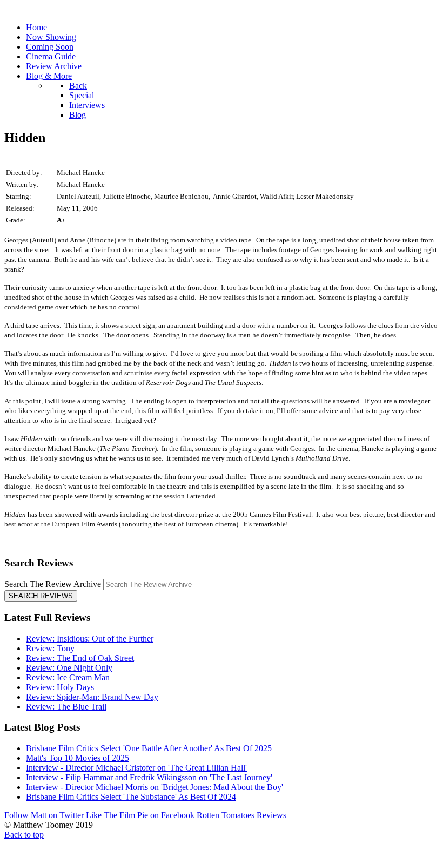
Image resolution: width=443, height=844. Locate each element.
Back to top (24, 834)
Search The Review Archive (52, 584)
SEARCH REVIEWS (41, 596)
